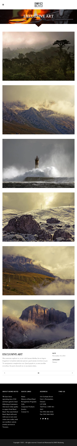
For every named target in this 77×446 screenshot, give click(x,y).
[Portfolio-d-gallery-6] (38, 134)
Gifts (23, 404)
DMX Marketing (59, 443)
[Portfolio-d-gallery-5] (38, 295)
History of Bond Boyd (28, 399)
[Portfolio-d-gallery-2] (38, 241)
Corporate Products (27, 407)
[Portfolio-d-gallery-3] (38, 348)
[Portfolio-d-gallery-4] (38, 187)
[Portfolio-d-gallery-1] (38, 80)
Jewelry (23, 409)
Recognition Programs (28, 402)
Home (23, 397)
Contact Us (25, 412)
